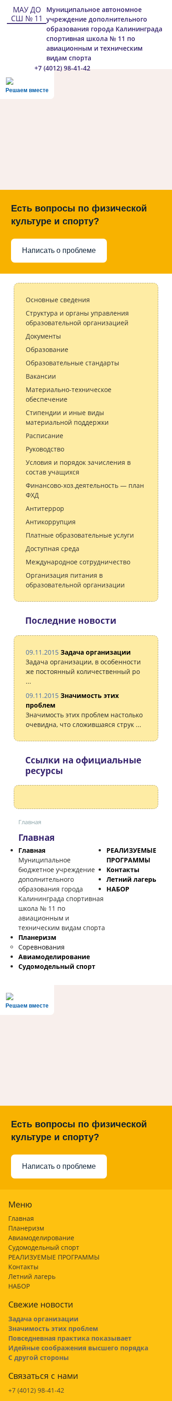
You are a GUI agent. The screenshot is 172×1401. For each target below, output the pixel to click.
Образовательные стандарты (72, 362)
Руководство (45, 449)
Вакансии (41, 376)
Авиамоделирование (54, 956)
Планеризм (37, 937)
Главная (31, 850)
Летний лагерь (131, 879)
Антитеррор (45, 508)
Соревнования (41, 947)
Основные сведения (58, 299)
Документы (43, 336)
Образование (47, 349)
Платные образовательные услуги (80, 535)
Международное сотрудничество (78, 561)
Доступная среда (52, 548)
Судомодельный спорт (56, 966)
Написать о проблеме (59, 250)
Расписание (44, 435)
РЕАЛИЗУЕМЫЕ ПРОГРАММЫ (54, 1257)
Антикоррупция (51, 521)
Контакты (122, 869)
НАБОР (117, 889)
